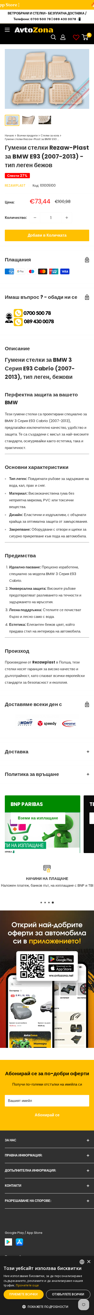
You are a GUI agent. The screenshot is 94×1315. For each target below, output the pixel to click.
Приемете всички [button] (23, 1294)
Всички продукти (27, 135)
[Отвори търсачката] (53, 37)
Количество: (16, 217)
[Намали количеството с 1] (35, 218)
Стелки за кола (50, 135)
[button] (47, 1306)
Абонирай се (47, 1115)
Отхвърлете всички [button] (68, 1294)
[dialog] (47, 1285)
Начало (9, 135)
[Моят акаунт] (62, 37)
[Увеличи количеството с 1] (67, 218)
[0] (85, 37)
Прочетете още (27, 1285)
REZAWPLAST (15, 185)
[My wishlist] (76, 37)
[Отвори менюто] (7, 30)
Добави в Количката (47, 235)
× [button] (88, 1262)
